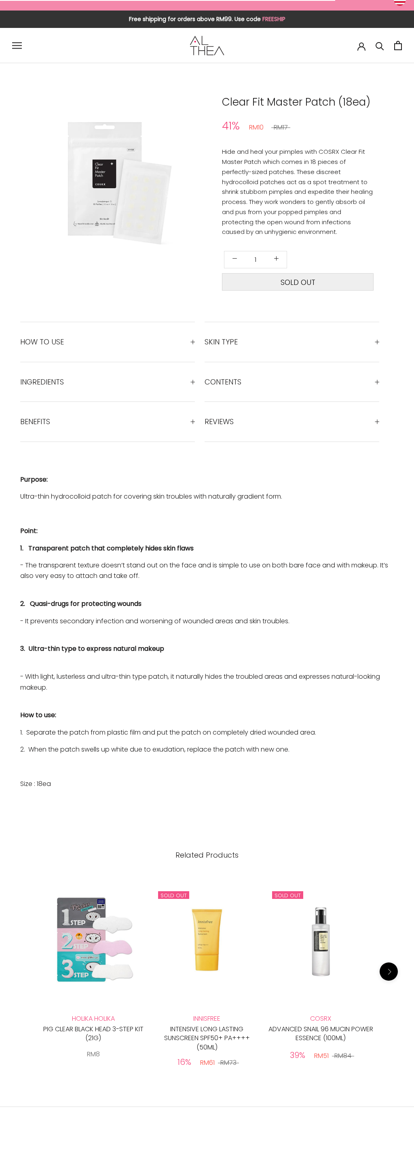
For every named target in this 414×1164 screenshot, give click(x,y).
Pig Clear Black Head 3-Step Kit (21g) (93, 1033)
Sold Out (298, 282)
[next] (186, 183)
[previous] (35, 183)
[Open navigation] (17, 45)
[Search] (380, 45)
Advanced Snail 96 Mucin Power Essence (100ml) (320, 1033)
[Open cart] (398, 45)
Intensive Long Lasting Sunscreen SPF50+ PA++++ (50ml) (207, 1038)
